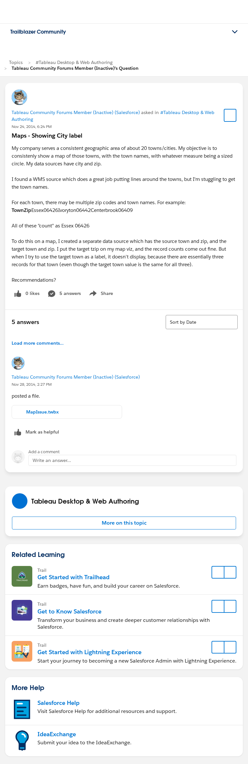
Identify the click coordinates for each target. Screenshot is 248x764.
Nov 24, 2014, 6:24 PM (32, 126)
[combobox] (202, 322)
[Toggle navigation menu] (235, 32)
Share (100, 294)
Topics (16, 62)
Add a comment (44, 452)
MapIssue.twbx (42, 412)
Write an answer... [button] (52, 460)
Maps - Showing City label (47, 135)
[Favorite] (230, 115)
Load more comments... (38, 343)
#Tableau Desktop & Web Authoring (74, 62)
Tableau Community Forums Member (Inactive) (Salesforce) (76, 112)
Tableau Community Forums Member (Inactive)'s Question (75, 68)
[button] (124, 523)
